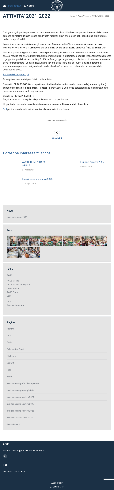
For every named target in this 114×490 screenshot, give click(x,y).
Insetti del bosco (19, 471)
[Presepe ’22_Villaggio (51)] (34, 252)
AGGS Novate (13, 288)
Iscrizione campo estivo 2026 (20, 411)
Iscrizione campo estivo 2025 (20, 404)
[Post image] (11, 167)
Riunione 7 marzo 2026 (92, 162)
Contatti (10, 363)
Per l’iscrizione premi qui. (16, 74)
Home (9, 376)
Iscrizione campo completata (20, 390)
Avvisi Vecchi (61, 120)
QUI (5, 109)
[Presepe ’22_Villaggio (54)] (101, 241)
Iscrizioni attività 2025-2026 (20, 417)
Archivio (10, 329)
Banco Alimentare (15, 305)
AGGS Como (12, 292)
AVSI (9, 301)
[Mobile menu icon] (109, 6)
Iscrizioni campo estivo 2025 (37, 179)
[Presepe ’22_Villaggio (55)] (90, 241)
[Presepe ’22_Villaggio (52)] (23, 252)
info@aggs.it (14, 5)
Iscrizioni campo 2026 (17, 217)
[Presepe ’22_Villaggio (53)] (12, 252)
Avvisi (9, 342)
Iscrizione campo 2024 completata (23, 383)
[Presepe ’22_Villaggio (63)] (12, 241)
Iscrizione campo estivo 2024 (20, 397)
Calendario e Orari (15, 349)
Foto (9, 370)
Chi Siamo (11, 356)
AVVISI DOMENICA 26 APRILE (33, 164)
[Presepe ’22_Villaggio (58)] (56, 241)
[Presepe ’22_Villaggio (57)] (68, 241)
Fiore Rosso (7, 471)
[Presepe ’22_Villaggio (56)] (79, 241)
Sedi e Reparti (13, 424)
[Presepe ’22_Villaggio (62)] (23, 241)
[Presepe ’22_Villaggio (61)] (34, 241)
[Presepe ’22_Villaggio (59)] (45, 241)
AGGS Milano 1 (14, 281)
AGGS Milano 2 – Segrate (18, 284)
